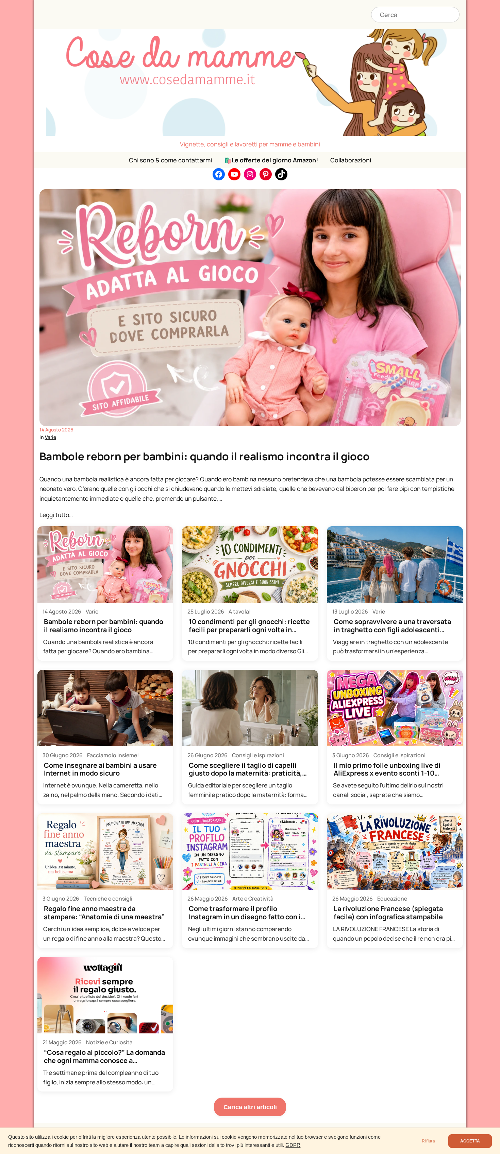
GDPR (292, 1145)
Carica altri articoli (250, 1107)
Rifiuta (428, 1141)
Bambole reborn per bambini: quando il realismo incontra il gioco (204, 456)
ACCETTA (470, 1141)
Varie (50, 437)
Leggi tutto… (56, 515)
